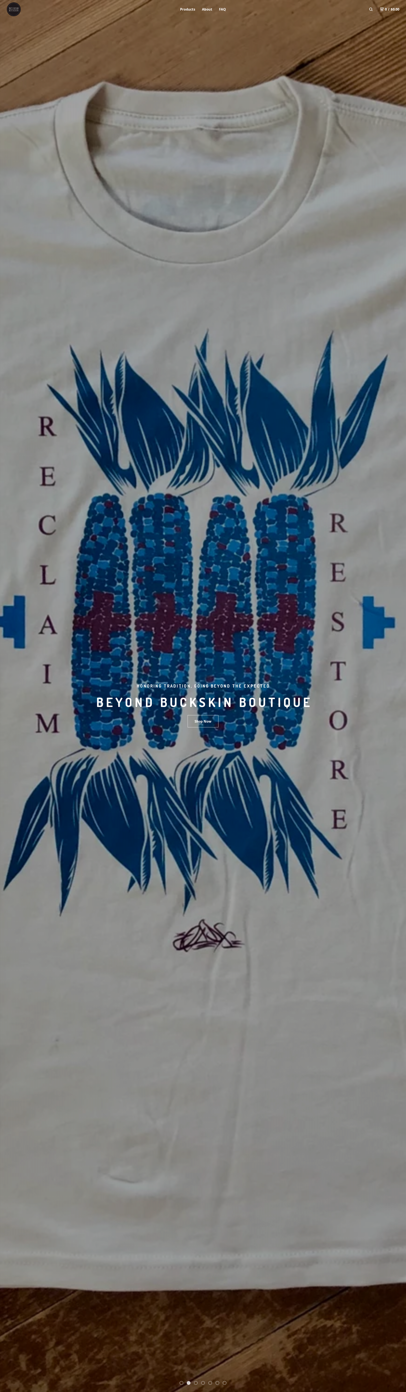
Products (187, 9)
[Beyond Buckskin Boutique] (29, 9)
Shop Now (203, 721)
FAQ (222, 9)
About (207, 9)
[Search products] (370, 9)
